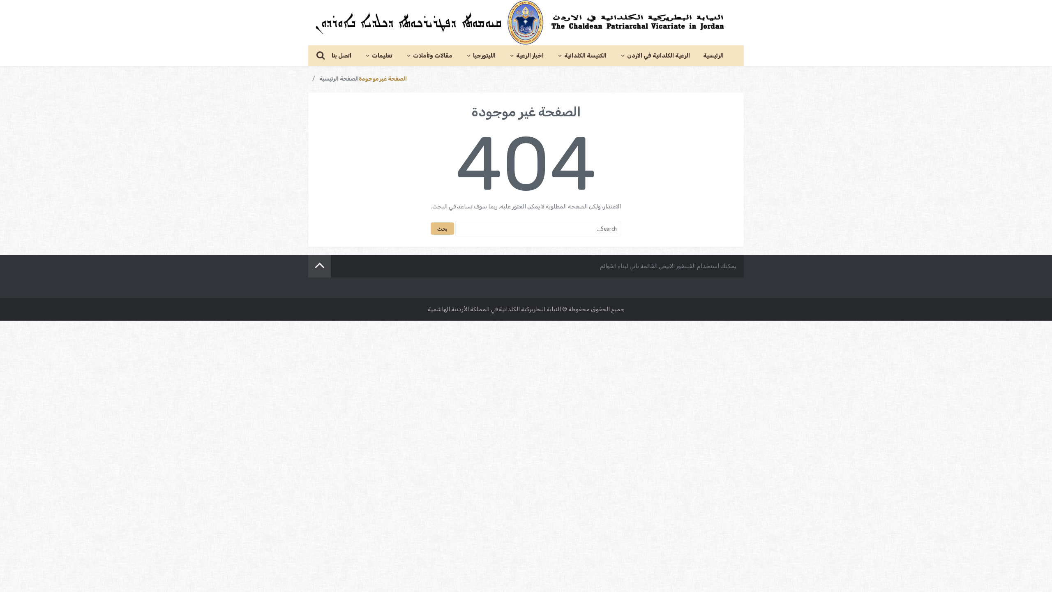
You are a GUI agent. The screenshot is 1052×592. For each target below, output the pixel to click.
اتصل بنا (341, 55)
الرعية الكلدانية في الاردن (658, 55)
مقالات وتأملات (432, 55)
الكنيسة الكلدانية (585, 55)
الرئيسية (713, 55)
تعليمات (382, 55)
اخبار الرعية (530, 55)
